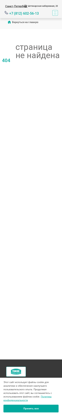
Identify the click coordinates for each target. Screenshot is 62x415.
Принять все (31, 408)
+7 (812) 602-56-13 (24, 13)
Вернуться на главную (25, 22)
